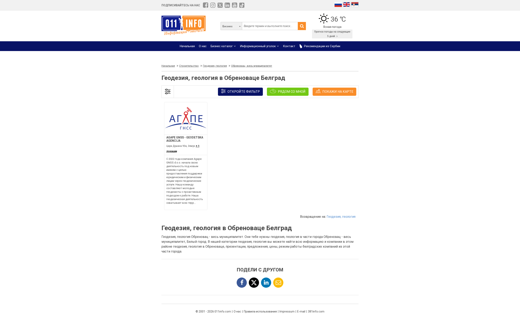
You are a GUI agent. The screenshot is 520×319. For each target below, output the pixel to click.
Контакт (289, 46)
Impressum (287, 311)
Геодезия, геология (341, 217)
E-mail (301, 311)
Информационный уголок (258, 46)
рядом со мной (291, 92)
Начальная (187, 46)
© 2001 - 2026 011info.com (213, 311)
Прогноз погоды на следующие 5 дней (332, 34)
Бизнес (227, 26)
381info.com (316, 311)
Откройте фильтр (243, 92)
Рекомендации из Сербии (321, 46)
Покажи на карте (337, 92)
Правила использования (260, 311)
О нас (203, 46)
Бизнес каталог (222, 46)
